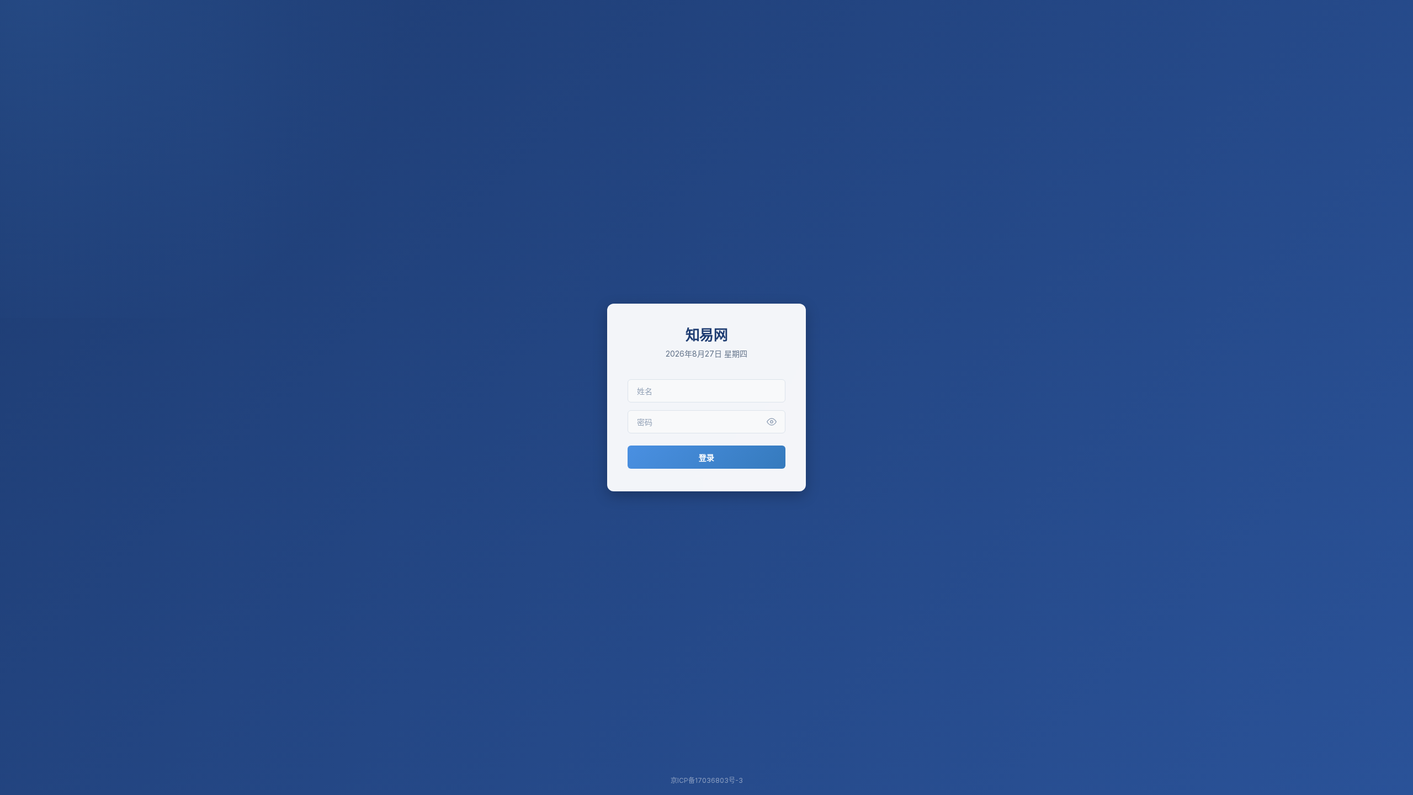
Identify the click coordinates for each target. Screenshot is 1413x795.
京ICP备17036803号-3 (707, 780)
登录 (706, 457)
